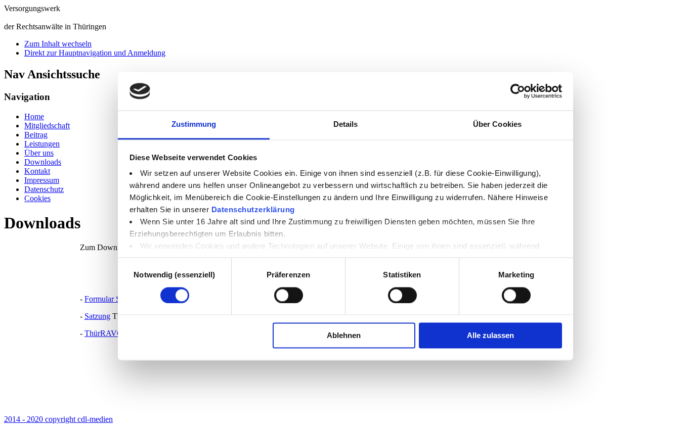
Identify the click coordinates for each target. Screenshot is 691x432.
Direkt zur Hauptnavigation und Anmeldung (94, 53)
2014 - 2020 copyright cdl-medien (58, 419)
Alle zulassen (490, 335)
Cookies (37, 198)
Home (34, 116)
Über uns (39, 153)
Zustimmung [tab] (194, 124)
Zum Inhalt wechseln (58, 43)
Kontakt (37, 171)
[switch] (288, 295)
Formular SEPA (110, 299)
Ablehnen (344, 335)
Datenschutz (44, 189)
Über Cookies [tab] (497, 124)
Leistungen (42, 143)
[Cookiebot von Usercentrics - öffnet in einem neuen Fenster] (517, 91)
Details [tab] (345, 124)
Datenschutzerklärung (253, 210)
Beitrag (36, 134)
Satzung (97, 316)
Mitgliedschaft (47, 125)
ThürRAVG (103, 333)
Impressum (41, 180)
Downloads (42, 162)
